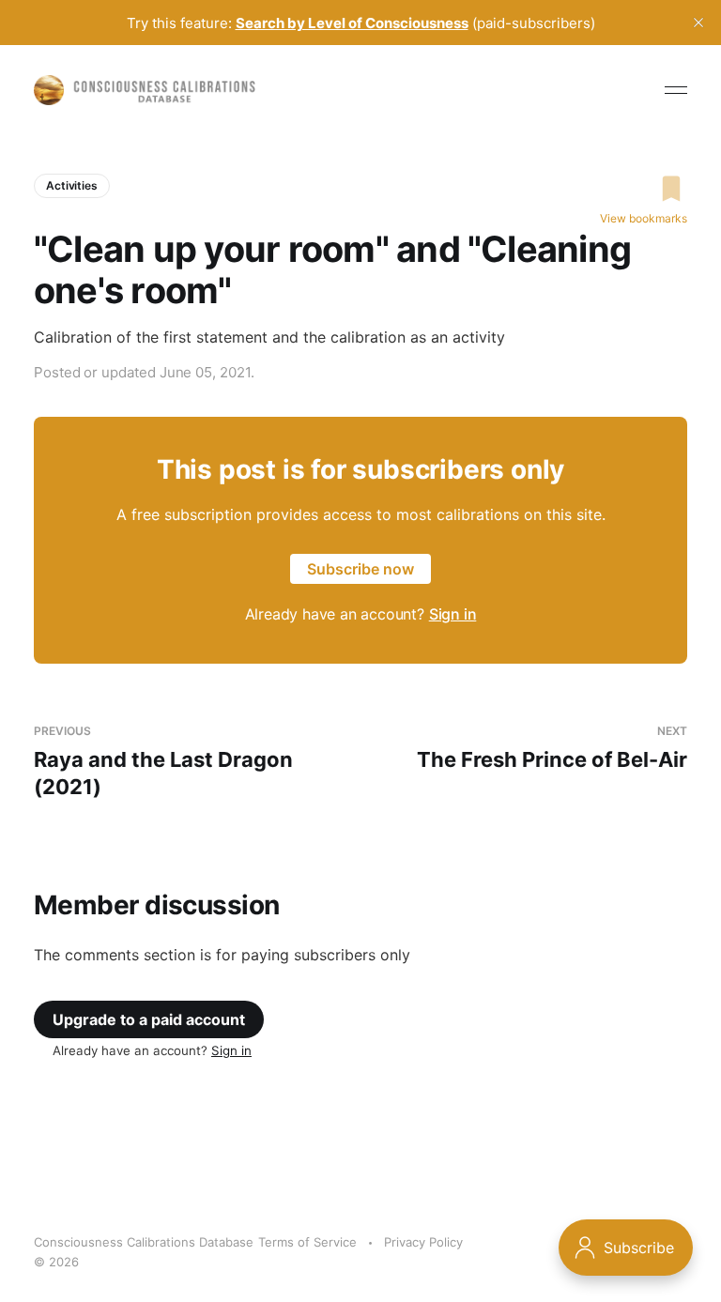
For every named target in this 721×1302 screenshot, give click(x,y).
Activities (72, 185)
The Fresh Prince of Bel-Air (552, 748)
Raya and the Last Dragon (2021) (163, 761)
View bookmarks (643, 218)
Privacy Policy (423, 1241)
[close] (698, 23)
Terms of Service (307, 1241)
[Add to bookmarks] (643, 189)
